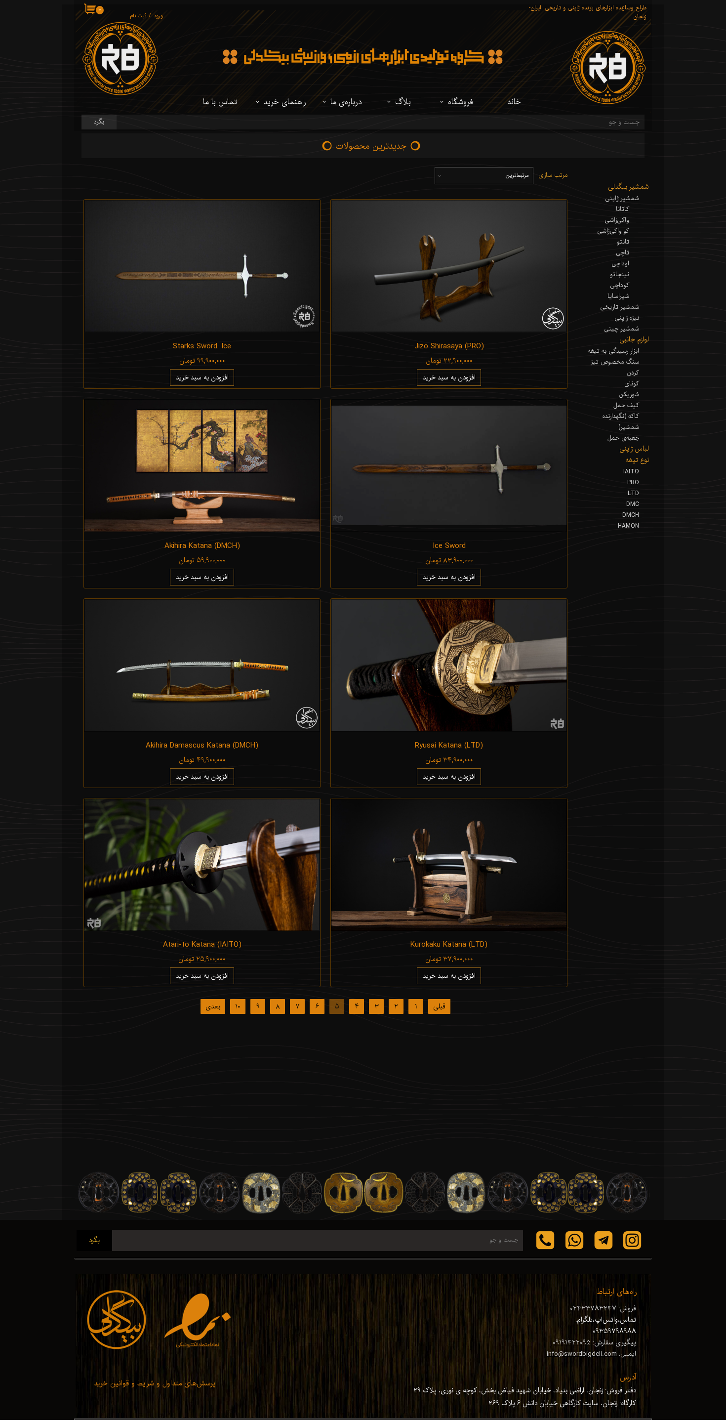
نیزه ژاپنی (626, 318)
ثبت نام (138, 16)
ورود (158, 16)
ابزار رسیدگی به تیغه (613, 351)
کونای (631, 384)
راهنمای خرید (285, 102)
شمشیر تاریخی (619, 307)
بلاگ (403, 102)
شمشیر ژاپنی (622, 199)
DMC (632, 504)
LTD (633, 494)
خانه (514, 102)
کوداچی (619, 286)
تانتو (623, 242)
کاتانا (622, 209)
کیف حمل (626, 406)
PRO (633, 483)
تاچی (622, 253)
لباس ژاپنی (634, 449)
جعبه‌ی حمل (623, 438)
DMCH (630, 515)
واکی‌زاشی (617, 220)
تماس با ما (220, 102)
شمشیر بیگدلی (628, 187)
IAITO (631, 472)
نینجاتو (619, 275)
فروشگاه (460, 102)
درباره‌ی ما (346, 102)
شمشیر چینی (621, 329)
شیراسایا (618, 296)
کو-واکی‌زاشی (613, 231)
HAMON (628, 526)
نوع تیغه (637, 460)
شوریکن (629, 395)
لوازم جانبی (634, 339)
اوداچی (620, 264)
